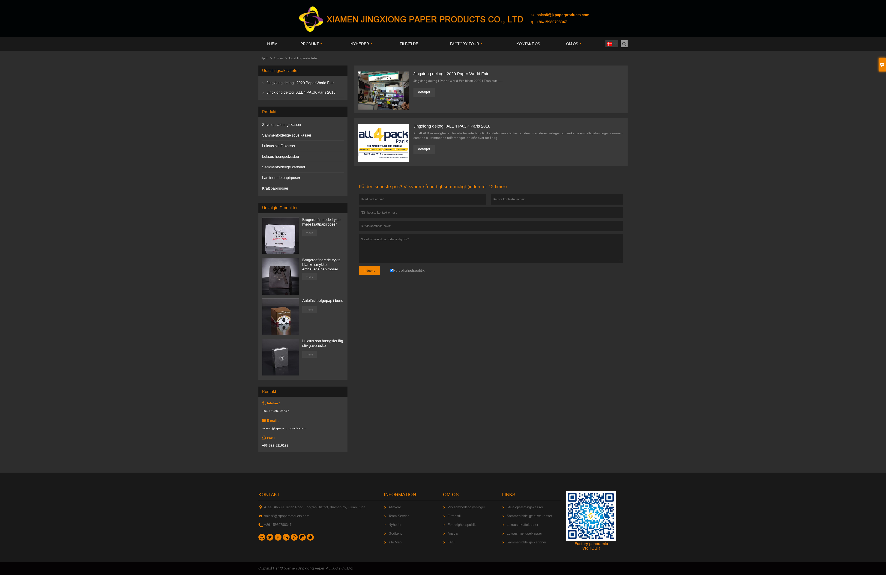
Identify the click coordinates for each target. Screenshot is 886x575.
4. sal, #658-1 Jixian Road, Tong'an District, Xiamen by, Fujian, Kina (314, 507)
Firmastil (454, 516)
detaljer (424, 92)
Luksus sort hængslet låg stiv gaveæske (322, 343)
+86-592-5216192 (275, 445)
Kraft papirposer (275, 188)
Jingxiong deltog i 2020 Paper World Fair (300, 83)
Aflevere (395, 507)
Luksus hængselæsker (280, 156)
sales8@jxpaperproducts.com (563, 15)
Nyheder (359, 44)
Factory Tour (464, 44)
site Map (395, 542)
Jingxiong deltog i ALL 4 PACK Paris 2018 (301, 92)
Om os (572, 44)
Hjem (272, 44)
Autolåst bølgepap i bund (322, 301)
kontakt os (528, 44)
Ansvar (453, 533)
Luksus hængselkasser (524, 533)
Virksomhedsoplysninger (466, 507)
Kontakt (269, 494)
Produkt (309, 44)
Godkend (395, 533)
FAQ (451, 542)
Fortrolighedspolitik (462, 525)
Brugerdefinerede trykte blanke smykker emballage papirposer (321, 264)
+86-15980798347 (552, 22)
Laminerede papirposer (281, 178)
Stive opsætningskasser (281, 125)
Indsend (369, 270)
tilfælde (409, 44)
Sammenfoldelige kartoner (283, 167)
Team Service (399, 516)
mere (309, 233)
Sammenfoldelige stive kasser (286, 135)
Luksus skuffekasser (278, 146)
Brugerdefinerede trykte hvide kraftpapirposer (321, 222)
